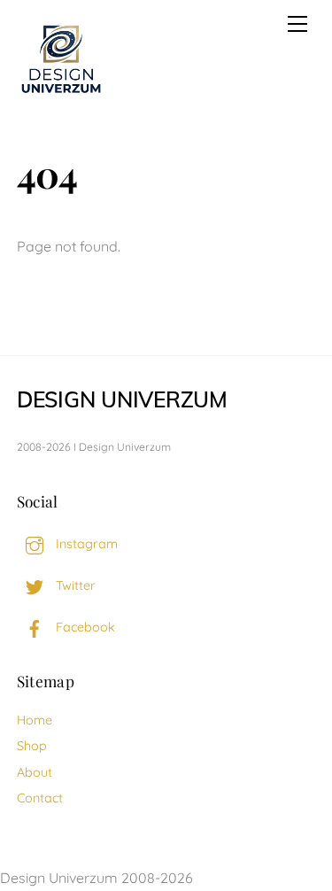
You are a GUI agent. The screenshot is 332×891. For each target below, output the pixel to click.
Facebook (83, 627)
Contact (40, 798)
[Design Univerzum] (61, 94)
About (34, 772)
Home (34, 720)
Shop (32, 746)
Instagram (85, 544)
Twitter (74, 585)
